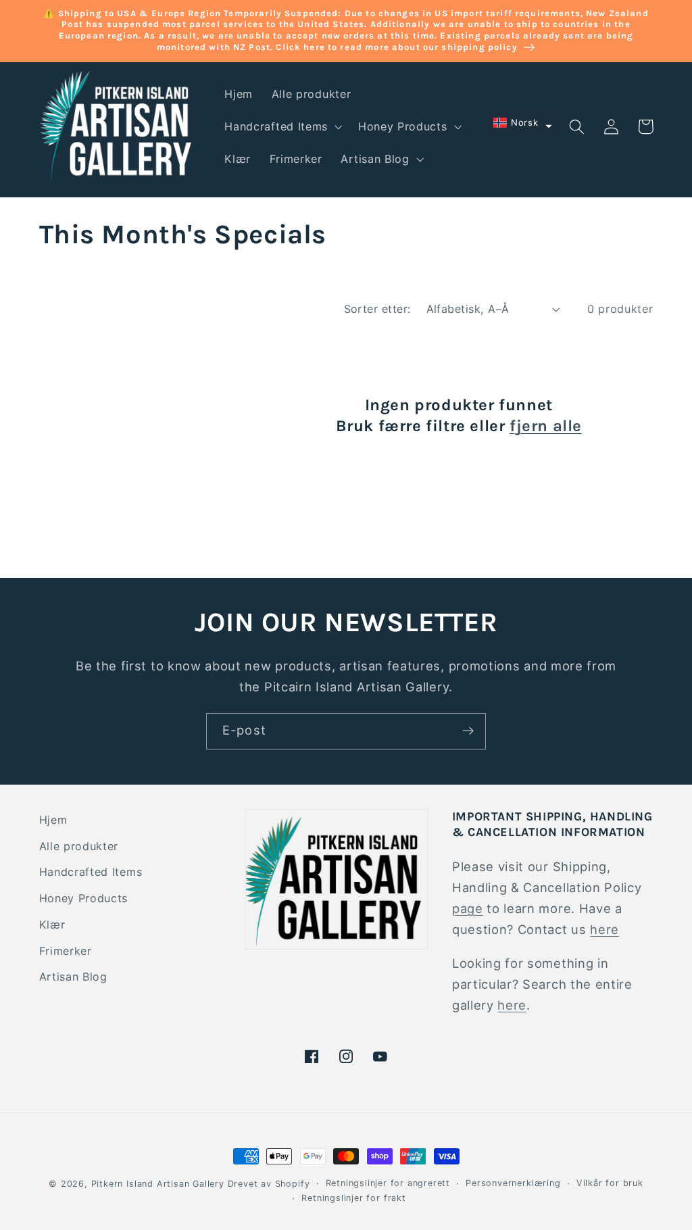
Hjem (53, 820)
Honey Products (83, 898)
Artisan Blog (73, 976)
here (604, 929)
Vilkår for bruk (609, 1183)
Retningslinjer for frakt (353, 1198)
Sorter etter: (377, 309)
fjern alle (546, 425)
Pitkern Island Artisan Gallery (157, 1184)
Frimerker (65, 951)
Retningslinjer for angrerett (388, 1183)
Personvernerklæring (513, 1183)
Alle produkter (79, 846)
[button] (282, 126)
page (467, 908)
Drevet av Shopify (269, 1184)
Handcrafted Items (91, 872)
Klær (52, 924)
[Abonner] (468, 731)
